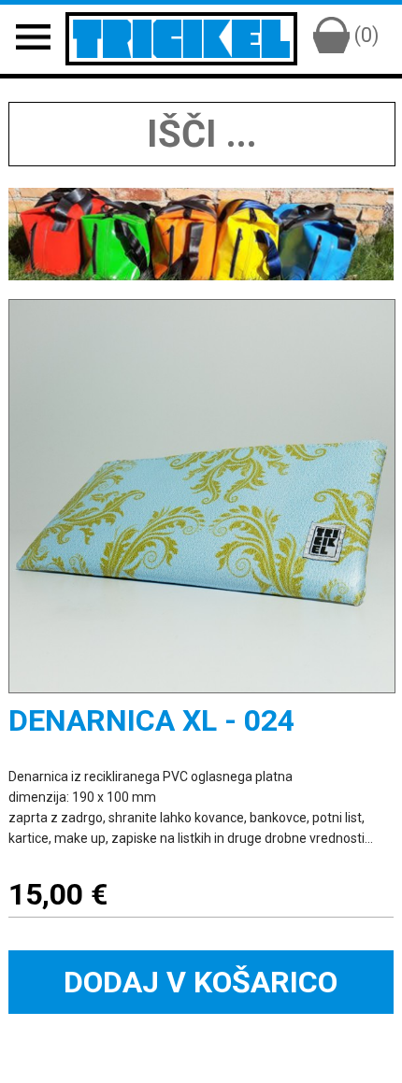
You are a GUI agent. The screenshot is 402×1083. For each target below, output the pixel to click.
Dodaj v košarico (200, 982)
